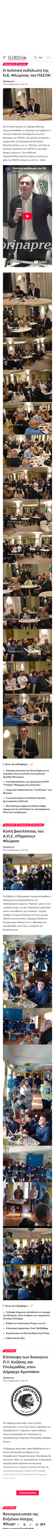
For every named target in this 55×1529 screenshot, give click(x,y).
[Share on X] (24, 1524)
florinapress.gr (8, 81)
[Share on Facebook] (18, 1524)
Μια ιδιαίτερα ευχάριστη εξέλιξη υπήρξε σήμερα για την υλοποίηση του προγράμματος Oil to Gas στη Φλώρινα (26, 809)
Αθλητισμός (9, 825)
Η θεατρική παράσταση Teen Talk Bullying (27, 1328)
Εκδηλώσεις (9, 64)
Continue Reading (27, 1493)
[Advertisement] (27, 27)
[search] (35, 57)
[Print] (37, 1524)
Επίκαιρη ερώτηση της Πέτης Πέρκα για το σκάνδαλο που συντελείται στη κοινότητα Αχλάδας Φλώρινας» (26, 773)
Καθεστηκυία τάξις (15, 1338)
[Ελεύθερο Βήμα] (17, 57)
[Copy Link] (31, 1524)
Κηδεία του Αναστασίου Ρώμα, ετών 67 (26, 1323)
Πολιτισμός (37, 825)
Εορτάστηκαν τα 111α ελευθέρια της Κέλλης (27, 1333)
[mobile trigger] (5, 57)
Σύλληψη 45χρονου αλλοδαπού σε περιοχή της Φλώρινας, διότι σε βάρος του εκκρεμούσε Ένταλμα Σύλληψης (26, 1315)
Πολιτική (22, 64)
